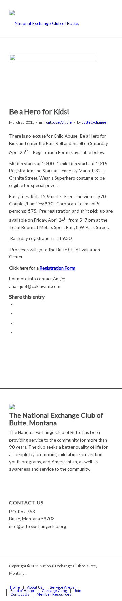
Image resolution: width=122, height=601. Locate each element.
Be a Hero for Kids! (39, 111)
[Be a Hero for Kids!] (52, 78)
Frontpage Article (57, 122)
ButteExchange (93, 122)
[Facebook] (108, 580)
